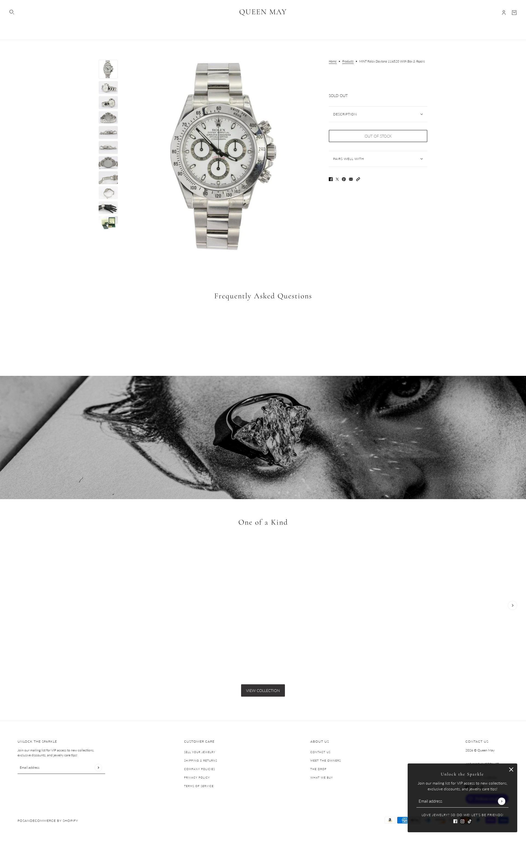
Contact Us (320, 752)
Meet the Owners (325, 760)
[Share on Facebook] (331, 178)
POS (21, 821)
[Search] (12, 12)
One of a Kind (263, 522)
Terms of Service (199, 786)
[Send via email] (351, 178)
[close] (511, 769)
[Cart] (514, 13)
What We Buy (321, 777)
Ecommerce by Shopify (55, 821)
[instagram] (462, 821)
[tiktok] (469, 821)
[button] (358, 178)
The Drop (318, 769)
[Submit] (501, 801)
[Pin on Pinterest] (344, 178)
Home (333, 61)
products (348, 61)
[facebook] (455, 821)
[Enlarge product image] (223, 156)
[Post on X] (337, 178)
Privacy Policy (197, 777)
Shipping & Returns (200, 760)
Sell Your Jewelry (199, 752)
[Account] (504, 13)
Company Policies (199, 769)
